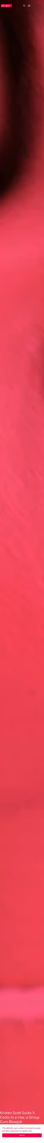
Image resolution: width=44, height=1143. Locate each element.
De (39, 2)
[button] (24, 5)
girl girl (5, 5)
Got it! (22, 1135)
